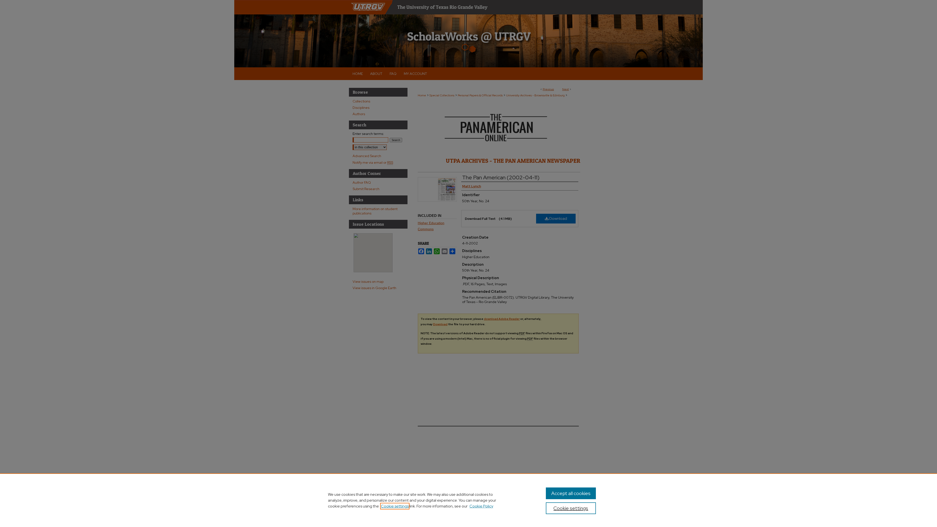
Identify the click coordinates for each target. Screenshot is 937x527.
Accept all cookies (571, 493)
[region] (468, 500)
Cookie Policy (481, 506)
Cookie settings (395, 506)
